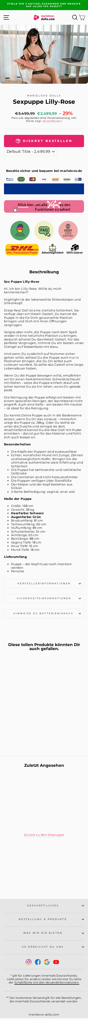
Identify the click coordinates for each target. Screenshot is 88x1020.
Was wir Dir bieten (42, 932)
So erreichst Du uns (43, 946)
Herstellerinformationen (44, 583)
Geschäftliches (43, 905)
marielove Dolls (44, 95)
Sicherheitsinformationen (44, 598)
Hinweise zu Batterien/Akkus (44, 613)
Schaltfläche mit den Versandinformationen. (47, 982)
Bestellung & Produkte (43, 919)
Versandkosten (52, 121)
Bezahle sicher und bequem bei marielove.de (44, 171)
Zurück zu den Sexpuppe (44, 835)
